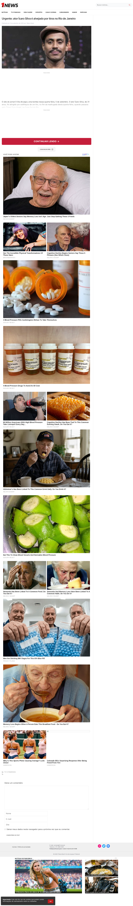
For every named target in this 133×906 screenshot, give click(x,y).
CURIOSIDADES (64, 12)
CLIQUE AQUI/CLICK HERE (69, 848)
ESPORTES (39, 12)
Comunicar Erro (45, 149)
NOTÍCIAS (5, 12)
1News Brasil (30, 23)
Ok (50, 901)
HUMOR (74, 12)
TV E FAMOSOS (15, 12)
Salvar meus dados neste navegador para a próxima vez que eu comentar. (38, 829)
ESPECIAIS (83, 12)
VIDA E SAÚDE (28, 12)
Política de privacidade (24, 847)
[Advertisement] (46, 86)
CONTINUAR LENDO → (46, 141)
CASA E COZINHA (51, 12)
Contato (14, 847)
